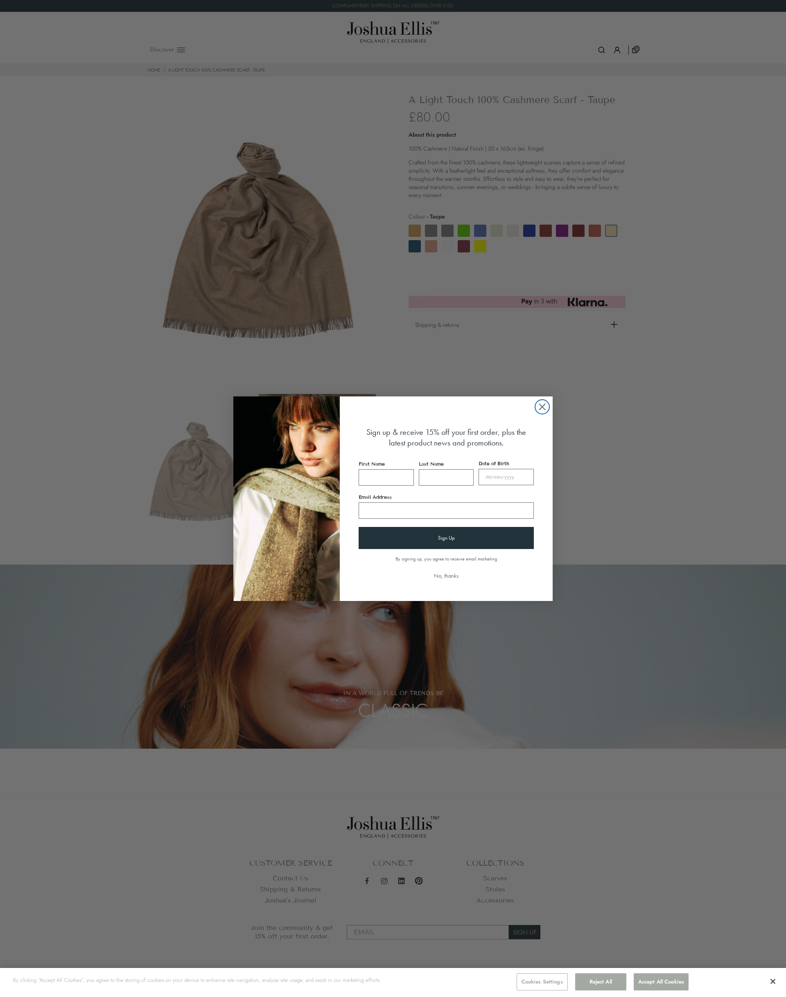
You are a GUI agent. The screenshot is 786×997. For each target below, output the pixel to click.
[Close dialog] (542, 407)
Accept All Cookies (661, 982)
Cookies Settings (542, 982)
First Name (372, 464)
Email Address (375, 497)
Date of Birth (494, 463)
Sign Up (446, 537)
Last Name (431, 464)
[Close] (773, 981)
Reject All (601, 982)
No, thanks (446, 575)
